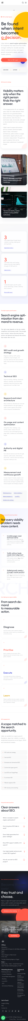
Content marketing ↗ (18, 492)
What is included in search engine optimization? (14, 819)
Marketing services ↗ (7, 492)
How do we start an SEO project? (13, 860)
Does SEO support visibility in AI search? (14, 844)
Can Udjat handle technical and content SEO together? (14, 852)
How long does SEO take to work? (13, 827)
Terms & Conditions (21, 1019)
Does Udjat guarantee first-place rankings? (14, 835)
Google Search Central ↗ (8, 247)
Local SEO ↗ (17, 496)
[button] (3, 1018)
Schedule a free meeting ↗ (8, 500)
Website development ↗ (8, 496)
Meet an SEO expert (14, 60)
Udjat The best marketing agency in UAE (11, 965)
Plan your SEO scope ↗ (8, 292)
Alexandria (4, 947)
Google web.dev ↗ (7, 270)
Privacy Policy (12, 1019)
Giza (2, 953)
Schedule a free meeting (11, 911)
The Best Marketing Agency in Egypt (10, 959)
